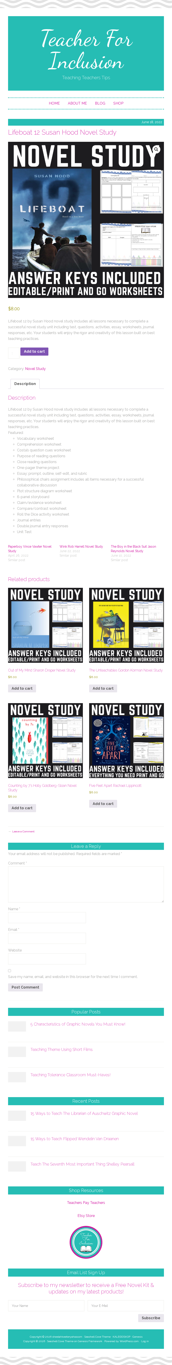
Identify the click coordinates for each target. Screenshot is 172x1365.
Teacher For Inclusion (86, 49)
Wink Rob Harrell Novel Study (81, 546)
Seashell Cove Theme (97, 1336)
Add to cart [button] (22, 688)
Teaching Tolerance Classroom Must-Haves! (70, 1074)
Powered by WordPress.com (121, 1341)
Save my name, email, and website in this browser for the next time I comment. (73, 977)
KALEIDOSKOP (121, 1336)
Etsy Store (86, 1216)
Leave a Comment (23, 831)
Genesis (137, 1336)
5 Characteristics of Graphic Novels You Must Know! (77, 1024)
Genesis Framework (90, 1341)
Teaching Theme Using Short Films (61, 1049)
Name (14, 909)
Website (15, 950)
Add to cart (34, 351)
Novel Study (35, 369)
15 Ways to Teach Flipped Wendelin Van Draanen (74, 1138)
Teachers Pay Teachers (86, 1203)
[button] (156, 149)
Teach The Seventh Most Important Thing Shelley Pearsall (82, 1164)
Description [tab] (25, 384)
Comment (17, 863)
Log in (145, 1341)
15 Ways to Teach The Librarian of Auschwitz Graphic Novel (84, 1113)
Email (13, 930)
